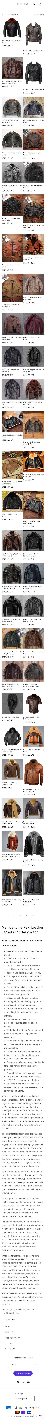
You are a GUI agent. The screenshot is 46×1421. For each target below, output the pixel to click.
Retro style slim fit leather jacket (10, 266)
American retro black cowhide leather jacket (12, 219)
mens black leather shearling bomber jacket (33, 861)
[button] (5, 4)
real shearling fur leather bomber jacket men (31, 790)
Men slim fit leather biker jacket (31, 338)
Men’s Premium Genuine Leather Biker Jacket (31, 555)
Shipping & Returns (12, 1337)
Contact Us (9, 1332)
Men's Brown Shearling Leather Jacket (9, 783)
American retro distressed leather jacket (10, 305)
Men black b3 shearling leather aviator (12, 436)
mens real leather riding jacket (33, 90)
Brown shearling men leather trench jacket (33, 403)
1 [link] (13, 915)
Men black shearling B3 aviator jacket (12, 515)
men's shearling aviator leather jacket (31, 900)
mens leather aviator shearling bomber (33, 750)
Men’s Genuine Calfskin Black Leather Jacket (12, 620)
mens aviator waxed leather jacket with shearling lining (11, 855)
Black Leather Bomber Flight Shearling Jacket (11, 750)
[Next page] (33, 915)
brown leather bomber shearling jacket (31, 823)
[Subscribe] (35, 1364)
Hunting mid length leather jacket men (11, 371)
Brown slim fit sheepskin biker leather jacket (12, 338)
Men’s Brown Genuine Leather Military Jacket (33, 653)
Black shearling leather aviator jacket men (33, 475)
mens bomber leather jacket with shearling (11, 900)
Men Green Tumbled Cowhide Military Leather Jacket (12, 653)
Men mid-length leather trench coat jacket (33, 371)
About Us (8, 1343)
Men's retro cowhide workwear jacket (12, 186)
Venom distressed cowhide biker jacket (32, 298)
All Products (10, 1349)
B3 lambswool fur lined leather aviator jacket (12, 483)
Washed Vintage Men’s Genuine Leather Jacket (31, 685)
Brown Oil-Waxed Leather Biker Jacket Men (10, 685)
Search (7, 1326)
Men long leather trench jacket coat (12, 403)
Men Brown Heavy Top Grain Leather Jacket (11, 555)
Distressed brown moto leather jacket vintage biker (12, 82)
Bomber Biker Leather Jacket (33, 50)
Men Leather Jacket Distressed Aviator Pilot (33, 226)
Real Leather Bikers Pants (10, 717)
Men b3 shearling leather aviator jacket (31, 443)
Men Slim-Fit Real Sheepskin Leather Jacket (33, 620)
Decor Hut (19, 1416)
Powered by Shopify (29, 1416)
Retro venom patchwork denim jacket (33, 121)
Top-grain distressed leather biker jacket (32, 154)
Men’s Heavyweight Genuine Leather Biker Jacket (11, 587)
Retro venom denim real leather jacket (10, 121)
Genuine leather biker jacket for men (32, 186)
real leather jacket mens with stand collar (33, 259)
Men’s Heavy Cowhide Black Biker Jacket (32, 587)
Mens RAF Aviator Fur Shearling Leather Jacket (12, 823)
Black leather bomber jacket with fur (11, 41)
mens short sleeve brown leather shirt (31, 718)
